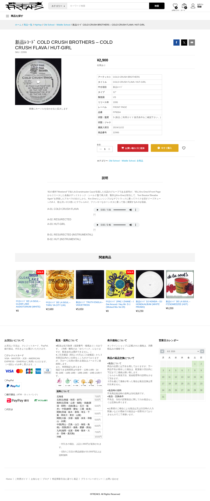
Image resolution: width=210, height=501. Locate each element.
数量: (99, 145)
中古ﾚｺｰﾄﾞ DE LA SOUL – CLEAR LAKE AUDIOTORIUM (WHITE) (28, 304)
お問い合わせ (112, 479)
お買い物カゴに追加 (135, 148)
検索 (157, 6)
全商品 (140, 160)
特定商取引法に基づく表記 (65, 479)
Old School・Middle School (122, 160)
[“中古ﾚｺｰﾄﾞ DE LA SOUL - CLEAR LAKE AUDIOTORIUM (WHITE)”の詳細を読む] (26, 296)
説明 (105, 177)
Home (9, 479)
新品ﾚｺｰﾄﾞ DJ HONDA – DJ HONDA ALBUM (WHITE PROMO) (149, 304)
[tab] (105, 179)
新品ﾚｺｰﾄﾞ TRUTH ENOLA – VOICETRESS (89, 303)
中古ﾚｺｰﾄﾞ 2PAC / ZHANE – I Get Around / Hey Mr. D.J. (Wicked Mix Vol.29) (120, 304)
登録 (199, 6)
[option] (30, 293)
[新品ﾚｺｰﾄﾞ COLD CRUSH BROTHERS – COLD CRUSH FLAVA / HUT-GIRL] (176, 42)
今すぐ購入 (166, 148)
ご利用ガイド (21, 479)
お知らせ (35, 479)
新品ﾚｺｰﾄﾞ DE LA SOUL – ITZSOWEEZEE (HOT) (178, 302)
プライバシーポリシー (92, 479)
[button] (56, 297)
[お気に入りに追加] (184, 148)
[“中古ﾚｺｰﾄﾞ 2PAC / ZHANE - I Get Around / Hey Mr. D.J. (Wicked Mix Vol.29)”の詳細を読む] (116, 296)
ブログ (46, 479)
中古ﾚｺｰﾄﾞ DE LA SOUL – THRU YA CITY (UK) (58, 303)
